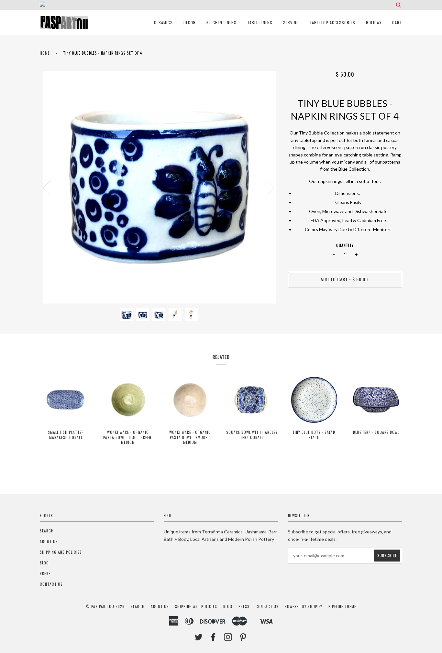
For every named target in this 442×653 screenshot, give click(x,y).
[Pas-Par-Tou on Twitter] (198, 638)
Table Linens (259, 22)
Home (45, 53)
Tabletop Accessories (332, 22)
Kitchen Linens (221, 22)
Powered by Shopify (303, 606)
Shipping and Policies (61, 552)
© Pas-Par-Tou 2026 (105, 606)
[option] (159, 187)
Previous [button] (51, 187)
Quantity (345, 245)
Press (45, 573)
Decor (189, 22)
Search (47, 530)
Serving (291, 22)
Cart (397, 22)
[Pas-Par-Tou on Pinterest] (243, 638)
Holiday (373, 22)
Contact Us (51, 584)
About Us (49, 541)
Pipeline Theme (342, 606)
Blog (44, 562)
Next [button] (266, 187)
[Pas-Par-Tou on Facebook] (213, 638)
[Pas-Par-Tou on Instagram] (228, 638)
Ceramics (163, 22)
